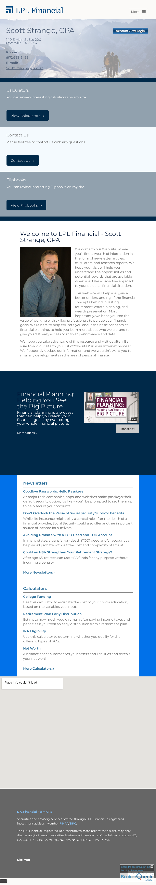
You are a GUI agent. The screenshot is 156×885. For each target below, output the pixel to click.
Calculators (35, 588)
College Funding (37, 597)
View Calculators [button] (25, 116)
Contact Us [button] (20, 161)
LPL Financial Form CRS (34, 812)
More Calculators (38, 669)
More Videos (27, 432)
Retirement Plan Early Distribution (52, 614)
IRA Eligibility (34, 631)
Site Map (23, 860)
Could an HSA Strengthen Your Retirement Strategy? (67, 552)
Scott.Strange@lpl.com (24, 68)
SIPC (72, 823)
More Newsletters (39, 572)
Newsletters (35, 483)
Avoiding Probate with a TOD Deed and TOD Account (67, 535)
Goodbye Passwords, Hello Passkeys (53, 491)
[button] (138, 11)
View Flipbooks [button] (24, 205)
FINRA (64, 823)
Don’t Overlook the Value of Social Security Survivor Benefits (73, 513)
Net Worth (32, 648)
